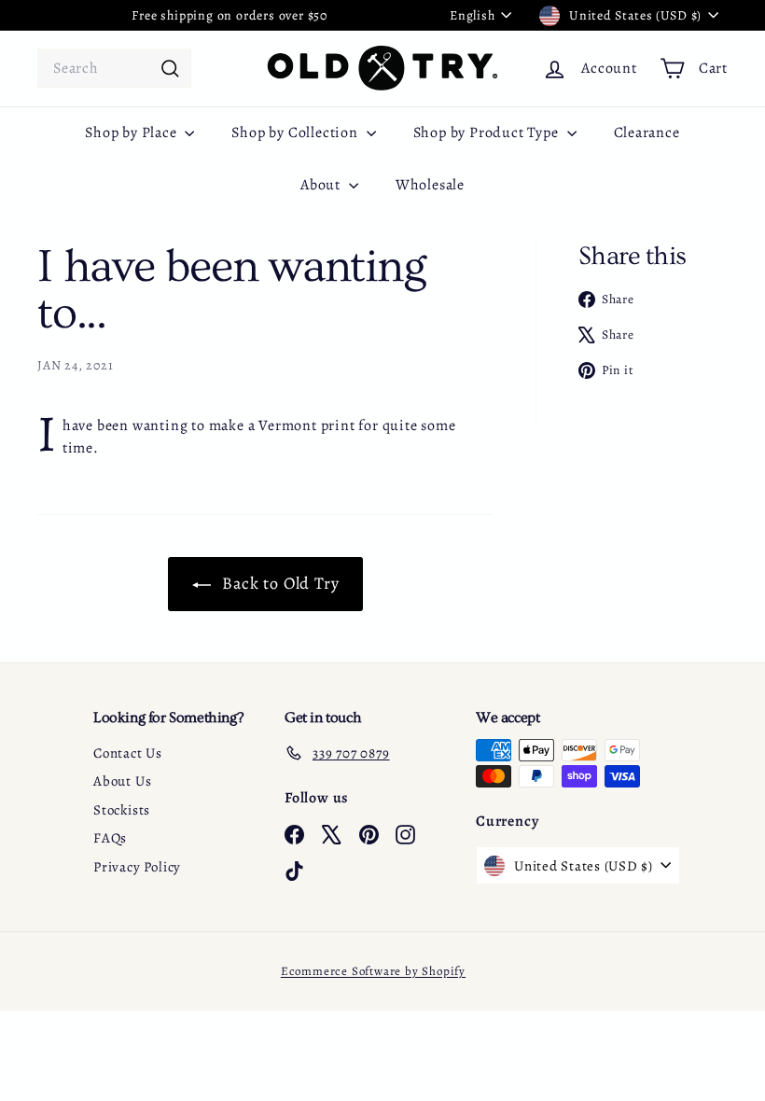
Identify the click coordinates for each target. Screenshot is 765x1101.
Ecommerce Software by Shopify (373, 971)
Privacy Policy (137, 866)
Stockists (121, 810)
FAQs (110, 838)
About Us (122, 781)
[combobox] (114, 68)
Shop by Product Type (488, 132)
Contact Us (127, 753)
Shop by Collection (296, 132)
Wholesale (430, 184)
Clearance (647, 132)
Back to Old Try (279, 583)
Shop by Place (132, 132)
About (322, 184)
